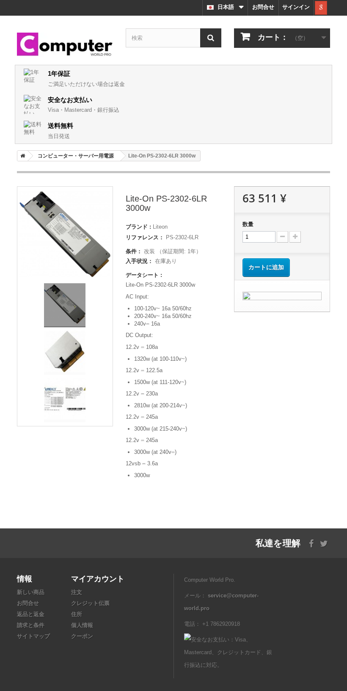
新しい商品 (30, 592)
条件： (134, 251)
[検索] (210, 37)
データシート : (144, 275)
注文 (76, 592)
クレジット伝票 (90, 603)
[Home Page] (21, 156)
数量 (247, 224)
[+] (295, 237)
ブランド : (138, 227)
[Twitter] (324, 542)
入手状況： (139, 261)
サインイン (296, 7)
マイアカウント (97, 578)
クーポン (82, 636)
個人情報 (82, 625)
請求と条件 (30, 625)
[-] (282, 237)
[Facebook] (311, 542)
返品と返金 (30, 614)
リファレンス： (145, 237)
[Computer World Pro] (65, 45)
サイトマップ (33, 636)
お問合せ (263, 7)
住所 (76, 614)
